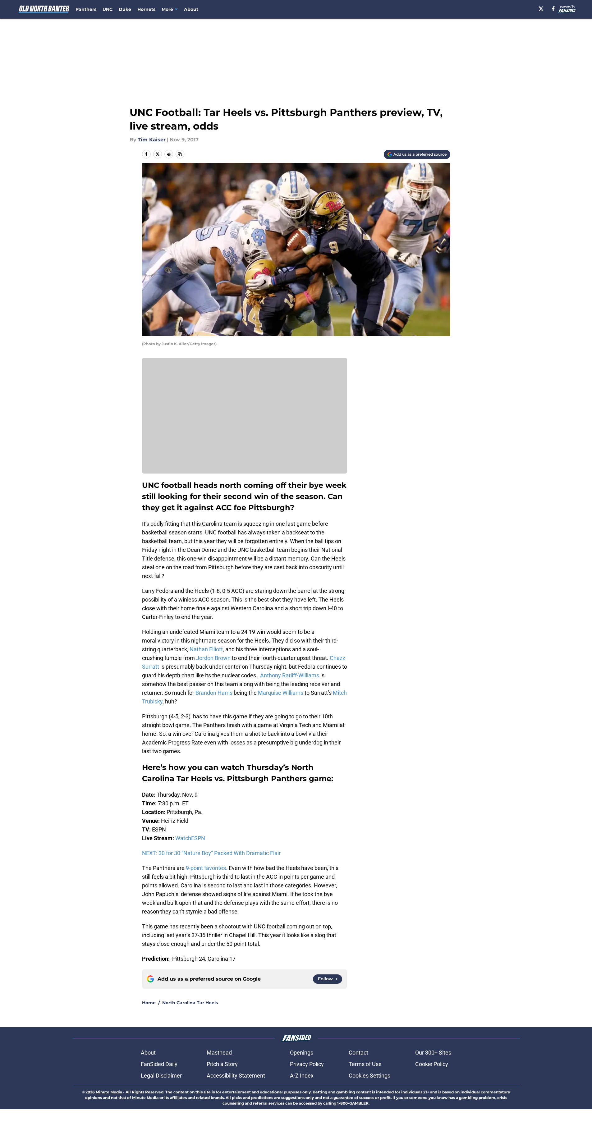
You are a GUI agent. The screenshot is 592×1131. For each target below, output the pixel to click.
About (191, 9)
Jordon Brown (213, 658)
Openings (301, 1052)
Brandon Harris (213, 692)
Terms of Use (365, 1064)
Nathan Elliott (206, 649)
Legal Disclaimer (161, 1075)
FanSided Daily (159, 1064)
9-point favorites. (206, 868)
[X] (541, 8)
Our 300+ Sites (433, 1052)
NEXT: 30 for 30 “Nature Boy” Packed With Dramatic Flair (211, 853)
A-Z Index (302, 1075)
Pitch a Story (222, 1064)
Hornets (146, 9)
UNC (107, 9)
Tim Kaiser (152, 140)
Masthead (219, 1052)
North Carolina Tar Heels (190, 1002)
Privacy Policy (307, 1064)
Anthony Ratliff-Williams (289, 675)
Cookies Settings (369, 1075)
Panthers (86, 9)
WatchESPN (190, 838)
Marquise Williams (280, 692)
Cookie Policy (431, 1064)
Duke (125, 9)
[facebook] (553, 8)
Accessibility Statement (236, 1075)
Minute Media (109, 1092)
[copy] (180, 154)
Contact (358, 1052)
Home (149, 1002)
